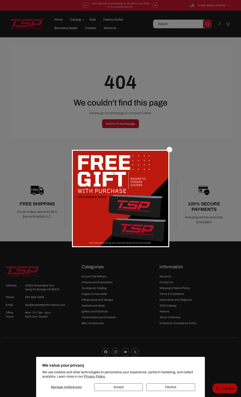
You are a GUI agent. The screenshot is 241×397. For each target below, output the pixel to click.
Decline (170, 387)
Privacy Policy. (94, 376)
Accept (118, 387)
